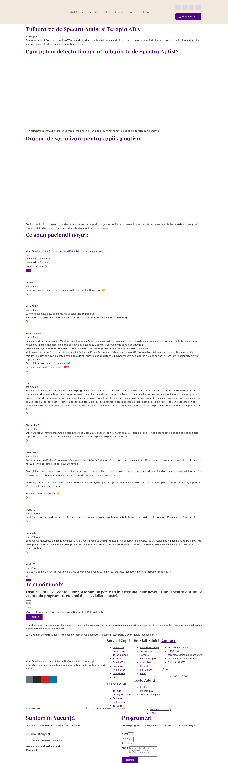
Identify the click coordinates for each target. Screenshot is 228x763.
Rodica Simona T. (35, 333)
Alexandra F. (33, 425)
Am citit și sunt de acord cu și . (65, 612)
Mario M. (31, 564)
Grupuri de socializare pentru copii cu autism (84, 138)
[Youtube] (191, 7)
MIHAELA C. (32, 306)
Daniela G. (31, 282)
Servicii (92, 12)
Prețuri (132, 12)
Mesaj (125, 747)
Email (125, 738)
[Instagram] (185, 7)
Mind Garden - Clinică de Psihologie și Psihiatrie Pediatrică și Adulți (64, 251)
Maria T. (30, 509)
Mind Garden (76, 12)
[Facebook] (178, 7)
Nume (125, 733)
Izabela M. (31, 533)
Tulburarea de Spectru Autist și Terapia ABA (83, 29)
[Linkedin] (198, 7)
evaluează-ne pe (35, 265)
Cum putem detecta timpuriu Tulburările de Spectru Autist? (102, 51)
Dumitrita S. (32, 452)
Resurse (118, 12)
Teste (105, 12)
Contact (146, 12)
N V (27, 383)
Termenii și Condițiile (72, 611)
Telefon (126, 743)
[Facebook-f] (29, 679)
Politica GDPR (95, 611)
